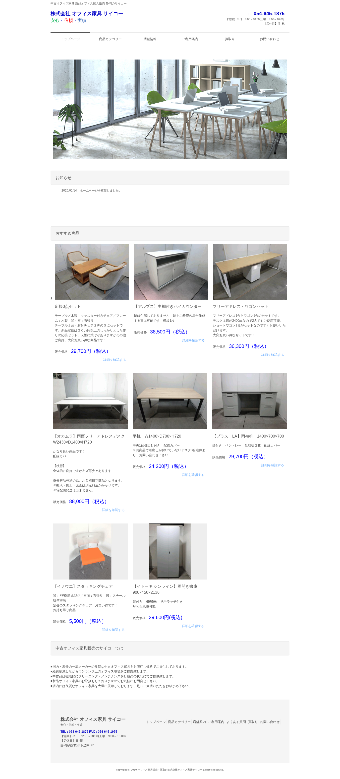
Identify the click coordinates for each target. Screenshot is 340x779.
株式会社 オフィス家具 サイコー (87, 17)
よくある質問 (236, 722)
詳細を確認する (114, 360)
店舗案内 (199, 722)
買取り (253, 722)
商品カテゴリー (179, 722)
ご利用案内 (216, 722)
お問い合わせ (270, 722)
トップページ (156, 722)
